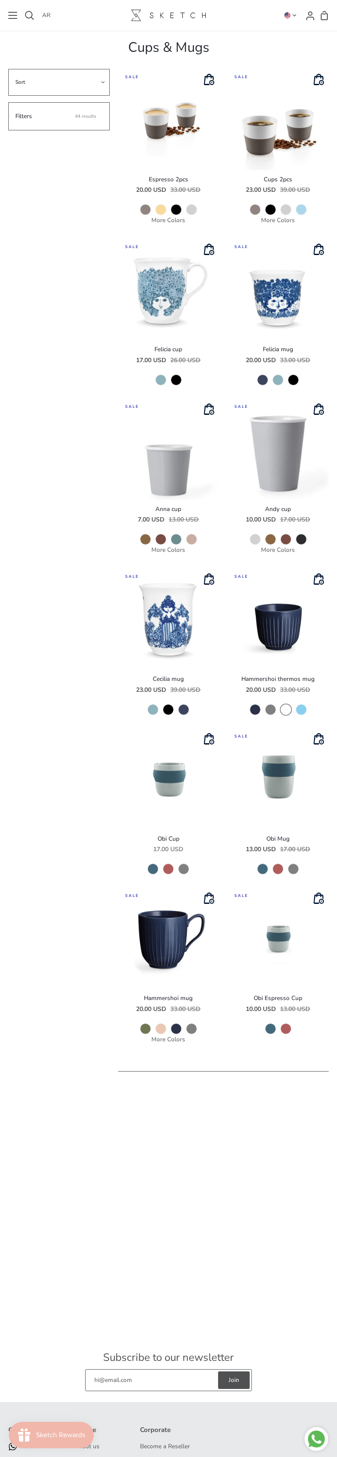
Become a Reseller (165, 1446)
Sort (20, 82)
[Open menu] (9, 15)
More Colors (168, 220)
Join (234, 1380)
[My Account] (308, 15)
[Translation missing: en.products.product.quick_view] (209, 80)
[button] (290, 15)
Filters (55, 116)
